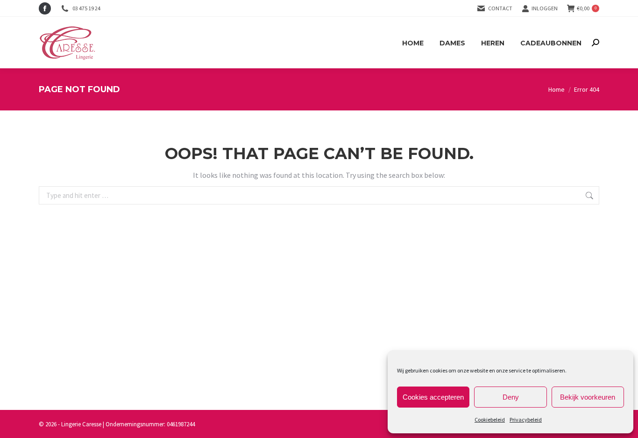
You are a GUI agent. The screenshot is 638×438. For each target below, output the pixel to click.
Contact (500, 8)
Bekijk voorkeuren (587, 397)
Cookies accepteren (433, 397)
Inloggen (545, 8)
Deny (511, 397)
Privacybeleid (526, 419)
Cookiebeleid (490, 419)
